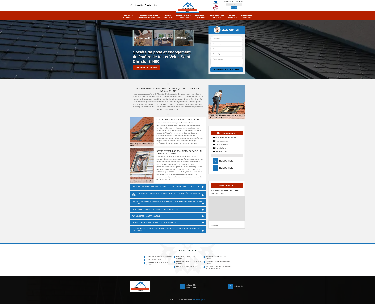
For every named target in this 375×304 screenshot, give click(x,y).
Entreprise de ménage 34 (246, 16)
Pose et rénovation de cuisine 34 (183, 16)
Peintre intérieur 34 (232, 16)
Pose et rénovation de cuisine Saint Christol (188, 262)
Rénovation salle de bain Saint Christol (157, 263)
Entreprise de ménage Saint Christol (159, 256)
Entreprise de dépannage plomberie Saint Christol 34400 (218, 267)
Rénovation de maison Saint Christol (186, 257)
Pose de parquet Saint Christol (186, 266)
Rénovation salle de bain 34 (217, 16)
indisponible (138, 5)
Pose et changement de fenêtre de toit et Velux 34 (149, 16)
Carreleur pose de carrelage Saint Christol (218, 262)
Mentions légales (199, 300)
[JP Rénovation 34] (187, 7)
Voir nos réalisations (146, 67)
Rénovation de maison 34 (200, 16)
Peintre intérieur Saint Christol (156, 259)
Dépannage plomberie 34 (128, 16)
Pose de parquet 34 (168, 16)
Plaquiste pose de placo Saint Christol (216, 257)
